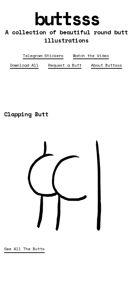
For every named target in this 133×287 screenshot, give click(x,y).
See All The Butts (24, 249)
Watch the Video (91, 55)
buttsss (66, 18)
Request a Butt (65, 65)
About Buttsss (106, 65)
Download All (24, 65)
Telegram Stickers (43, 55)
